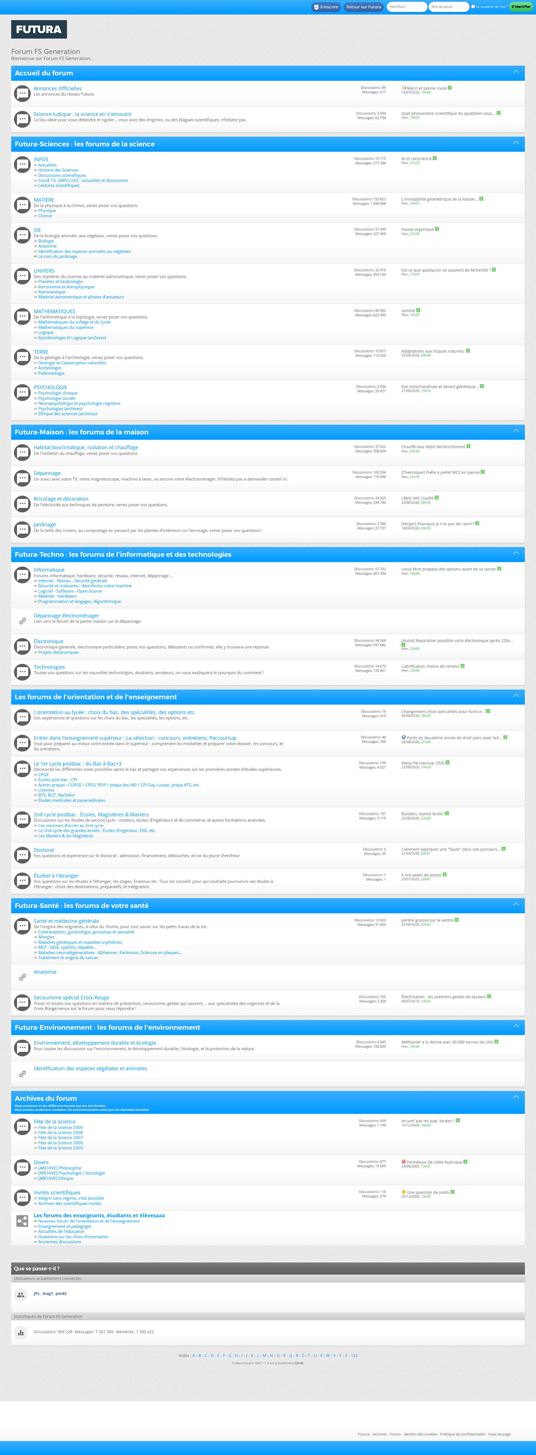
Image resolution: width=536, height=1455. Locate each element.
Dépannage (47, 473)
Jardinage (45, 524)
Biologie (46, 241)
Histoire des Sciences (58, 170)
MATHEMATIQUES (54, 311)
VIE (37, 230)
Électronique (48, 641)
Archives (380, 1434)
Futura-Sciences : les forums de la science (85, 144)
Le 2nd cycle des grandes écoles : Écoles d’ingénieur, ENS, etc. (97, 830)
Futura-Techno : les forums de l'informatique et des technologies (123, 554)
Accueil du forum (44, 73)
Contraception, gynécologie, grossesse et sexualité (86, 932)
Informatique (49, 569)
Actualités (47, 165)
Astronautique (51, 291)
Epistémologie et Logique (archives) (72, 337)
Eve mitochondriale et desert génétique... (440, 386)
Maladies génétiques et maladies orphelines (80, 942)
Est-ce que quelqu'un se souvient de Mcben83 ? (446, 270)
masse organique (417, 229)
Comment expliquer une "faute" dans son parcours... (451, 849)
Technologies (49, 667)
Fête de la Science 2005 (60, 1147)
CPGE (43, 774)
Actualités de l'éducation (61, 1231)
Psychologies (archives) (60, 408)
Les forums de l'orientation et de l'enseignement (96, 697)
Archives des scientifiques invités (69, 1203)
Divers (41, 1162)
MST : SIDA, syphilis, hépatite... (67, 947)
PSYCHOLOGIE (50, 387)
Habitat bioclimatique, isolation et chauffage (86, 447)
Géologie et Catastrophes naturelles (72, 362)
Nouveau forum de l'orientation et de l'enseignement (89, 1221)
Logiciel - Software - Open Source (70, 591)
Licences (46, 790)
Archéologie (49, 367)
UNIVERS (44, 270)
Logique (46, 332)
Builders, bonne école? (422, 813)
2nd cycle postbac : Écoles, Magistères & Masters (91, 814)
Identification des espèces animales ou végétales (84, 251)
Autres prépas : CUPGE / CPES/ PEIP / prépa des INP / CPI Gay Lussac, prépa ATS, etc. (119, 785)
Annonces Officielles (58, 88)
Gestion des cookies (420, 1434)
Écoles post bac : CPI (57, 779)
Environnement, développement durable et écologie (95, 1042)
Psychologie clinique (57, 393)
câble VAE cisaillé (417, 498)
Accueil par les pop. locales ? (428, 1120)
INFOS (41, 159)
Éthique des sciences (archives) (67, 413)
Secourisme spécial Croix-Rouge (71, 997)
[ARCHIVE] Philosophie (59, 1168)
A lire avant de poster (421, 875)
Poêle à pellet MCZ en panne (453, 472)
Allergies (46, 937)
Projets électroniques (58, 652)
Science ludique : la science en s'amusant (82, 114)
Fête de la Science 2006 (60, 1142)
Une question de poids (428, 1192)
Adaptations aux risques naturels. (433, 351)
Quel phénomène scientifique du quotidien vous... (448, 113)
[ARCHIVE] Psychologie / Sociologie (71, 1173)
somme (408, 310)
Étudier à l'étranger (56, 875)
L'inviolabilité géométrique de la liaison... (439, 199)
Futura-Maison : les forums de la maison (82, 432)
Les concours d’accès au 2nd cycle (70, 825)
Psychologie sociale (56, 398)
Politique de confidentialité (462, 1434)
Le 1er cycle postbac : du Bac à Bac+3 (77, 763)
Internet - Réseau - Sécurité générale (72, 580)
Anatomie (47, 246)
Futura (363, 1434)
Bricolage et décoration (61, 498)
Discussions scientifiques (62, 175)
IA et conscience (416, 158)
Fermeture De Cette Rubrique (434, 1162)
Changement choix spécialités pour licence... (443, 711)
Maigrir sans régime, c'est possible (71, 1198)
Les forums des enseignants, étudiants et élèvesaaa (99, 1215)
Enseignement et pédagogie (64, 1226)
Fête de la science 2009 (60, 1127)
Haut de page (499, 1434)
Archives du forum (46, 1098)
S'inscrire (326, 7)
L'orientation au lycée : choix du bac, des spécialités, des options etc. (115, 712)
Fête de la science (54, 1121)
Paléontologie (51, 373)
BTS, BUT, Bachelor (56, 795)
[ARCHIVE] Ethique (55, 1178)
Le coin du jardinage (57, 256)
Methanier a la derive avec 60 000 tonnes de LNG (447, 1042)
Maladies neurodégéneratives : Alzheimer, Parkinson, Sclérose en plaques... (110, 952)
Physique (47, 210)
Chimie (45, 215)
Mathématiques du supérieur (66, 327)
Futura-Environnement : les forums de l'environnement (107, 1027)
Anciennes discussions (59, 1241)
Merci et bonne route (427, 88)
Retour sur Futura (363, 6)
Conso (395, 1434)
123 (354, 1355)
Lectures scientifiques (59, 185)
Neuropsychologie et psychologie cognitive (79, 403)
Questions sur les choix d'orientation (73, 1236)
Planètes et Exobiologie (60, 281)
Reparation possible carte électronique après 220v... (464, 640)
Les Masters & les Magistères (65, 835)
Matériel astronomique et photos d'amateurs (81, 296)
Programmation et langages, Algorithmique (79, 601)
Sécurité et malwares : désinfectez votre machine (85, 585)
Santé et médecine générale (66, 920)
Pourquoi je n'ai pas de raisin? (446, 523)
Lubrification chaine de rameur (430, 666)
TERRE (41, 351)
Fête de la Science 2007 (60, 1137)
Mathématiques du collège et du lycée (74, 322)
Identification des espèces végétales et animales (90, 1068)
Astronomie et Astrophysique (66, 286)
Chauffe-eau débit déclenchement (433, 446)
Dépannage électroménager (66, 615)
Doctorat (44, 850)
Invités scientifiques (57, 1192)
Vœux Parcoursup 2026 (422, 762)
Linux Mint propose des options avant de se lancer (448, 569)
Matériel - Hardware (57, 596)
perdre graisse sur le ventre (427, 920)
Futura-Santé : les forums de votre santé (82, 906)
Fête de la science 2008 (60, 1132)
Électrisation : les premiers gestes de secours (443, 996)
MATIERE (44, 199)
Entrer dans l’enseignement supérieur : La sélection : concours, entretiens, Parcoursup (135, 737)
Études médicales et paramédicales (71, 800)
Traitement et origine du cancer (68, 957)
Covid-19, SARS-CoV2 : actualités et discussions (83, 180)
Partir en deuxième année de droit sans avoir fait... (454, 737)
